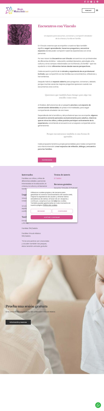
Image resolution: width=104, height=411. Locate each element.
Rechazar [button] (41, 211)
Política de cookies (50, 205)
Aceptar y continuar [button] (52, 217)
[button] (47, 160)
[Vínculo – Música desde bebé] (17, 10)
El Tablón (57, 178)
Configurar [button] (62, 211)
